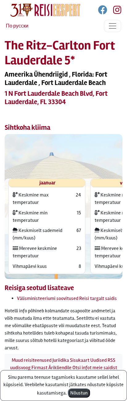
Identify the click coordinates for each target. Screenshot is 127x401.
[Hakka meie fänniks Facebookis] (103, 11)
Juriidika (60, 360)
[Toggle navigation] (112, 26)
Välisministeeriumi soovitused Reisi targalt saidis (67, 298)
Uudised (98, 360)
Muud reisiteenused (31, 360)
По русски (17, 26)
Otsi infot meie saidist (94, 368)
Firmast (39, 368)
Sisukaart (79, 360)
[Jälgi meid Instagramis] (114, 11)
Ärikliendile (60, 368)
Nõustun (79, 393)
